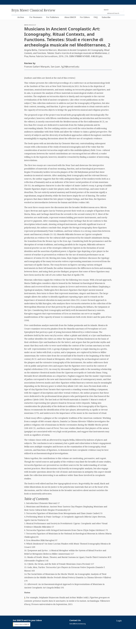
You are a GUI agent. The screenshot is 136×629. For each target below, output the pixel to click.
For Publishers (52, 17)
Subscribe (106, 17)
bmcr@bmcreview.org (77, 624)
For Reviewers (35, 17)
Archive (20, 17)
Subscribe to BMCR (22, 624)
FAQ (96, 17)
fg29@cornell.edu (70, 66)
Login (119, 620)
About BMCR (70, 17)
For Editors (85, 17)
